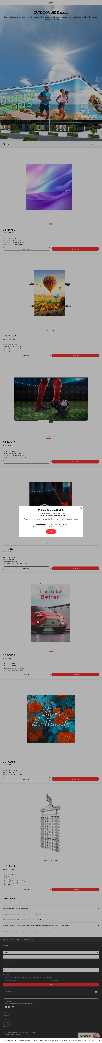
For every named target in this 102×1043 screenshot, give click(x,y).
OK (51, 531)
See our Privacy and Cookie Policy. (85, 1040)
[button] (99, 1041)
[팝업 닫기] (81, 508)
